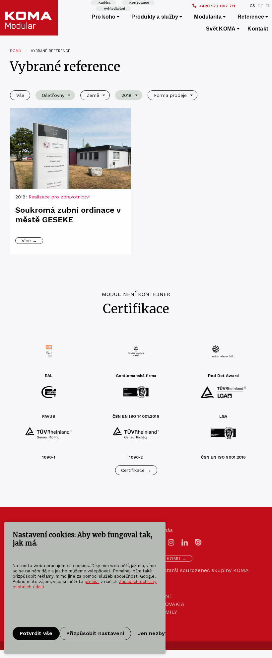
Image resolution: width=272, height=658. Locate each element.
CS (252, 5)
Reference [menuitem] (251, 17)
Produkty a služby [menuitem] (154, 17)
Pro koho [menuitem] (103, 17)
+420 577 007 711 (217, 6)
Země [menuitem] (93, 95)
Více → (29, 240)
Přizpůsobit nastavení (95, 633)
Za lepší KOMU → (166, 558)
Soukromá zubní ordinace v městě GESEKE (67, 214)
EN (268, 5)
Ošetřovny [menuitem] (53, 95)
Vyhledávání (114, 8)
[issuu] (198, 542)
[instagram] (171, 542)
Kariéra (104, 2)
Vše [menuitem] (20, 95)
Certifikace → (136, 470)
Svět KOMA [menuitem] (221, 29)
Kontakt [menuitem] (257, 29)
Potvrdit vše (36, 633)
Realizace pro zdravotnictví (59, 196)
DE (260, 5)
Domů (15, 51)
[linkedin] (184, 542)
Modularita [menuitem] (207, 17)
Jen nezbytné (156, 633)
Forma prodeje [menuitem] (170, 95)
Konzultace (139, 2)
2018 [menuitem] (126, 95)
